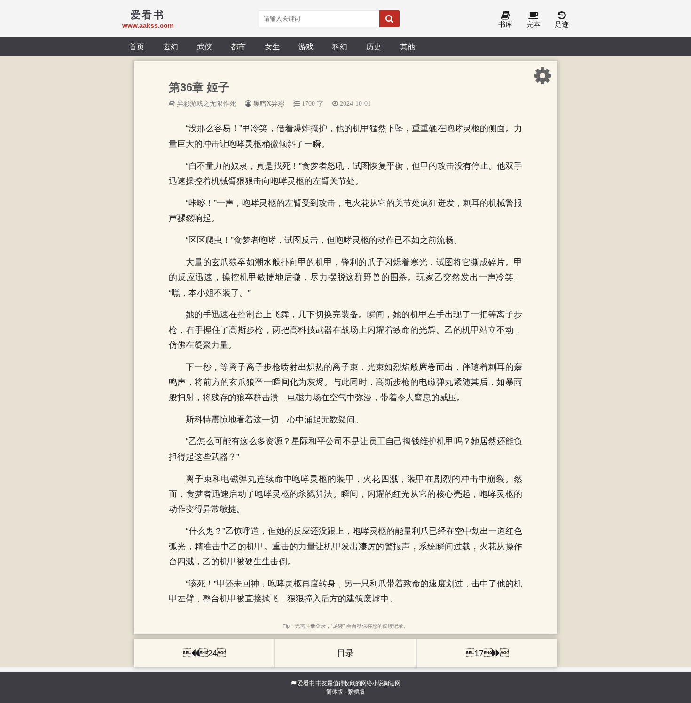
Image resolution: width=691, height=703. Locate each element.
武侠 (204, 46)
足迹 (562, 24)
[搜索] (389, 18)
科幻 (339, 46)
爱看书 (306, 683)
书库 (505, 24)
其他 (407, 46)
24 (204, 653)
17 (487, 653)
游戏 (306, 46)
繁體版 (356, 691)
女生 (272, 46)
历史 (373, 46)
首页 (136, 46)
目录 (345, 653)
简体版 (334, 691)
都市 (238, 46)
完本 (533, 24)
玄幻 (170, 46)
